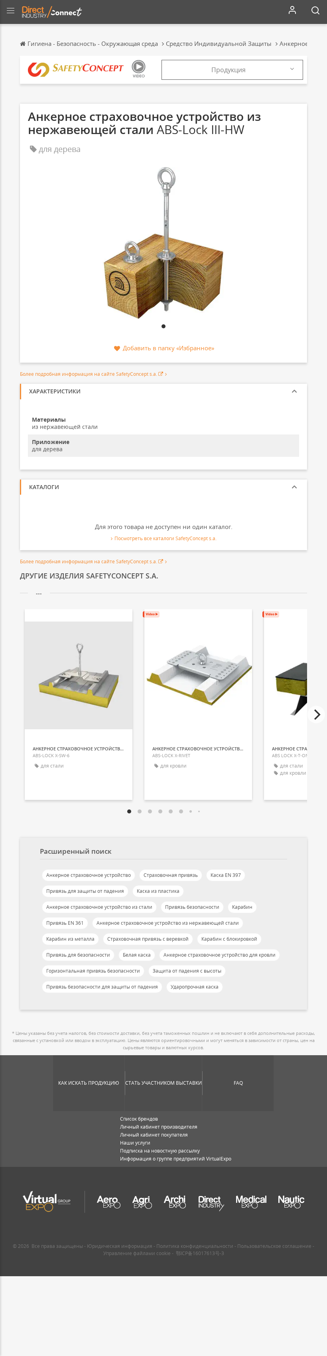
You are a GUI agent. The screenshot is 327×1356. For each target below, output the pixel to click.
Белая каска (137, 954)
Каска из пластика (158, 891)
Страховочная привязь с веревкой (148, 939)
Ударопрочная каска (195, 986)
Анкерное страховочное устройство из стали (99, 907)
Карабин (242, 907)
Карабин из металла (70, 939)
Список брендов (139, 1118)
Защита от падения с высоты (187, 970)
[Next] (316, 714)
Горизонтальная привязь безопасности (93, 970)
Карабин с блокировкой (229, 939)
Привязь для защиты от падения (85, 891)
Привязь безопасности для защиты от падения (102, 986)
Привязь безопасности (192, 907)
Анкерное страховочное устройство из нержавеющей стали (168, 923)
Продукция (228, 69)
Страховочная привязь (171, 875)
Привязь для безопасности (78, 954)
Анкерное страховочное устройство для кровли (220, 954)
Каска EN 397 (226, 875)
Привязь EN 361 (65, 923)
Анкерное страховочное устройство (88, 875)
